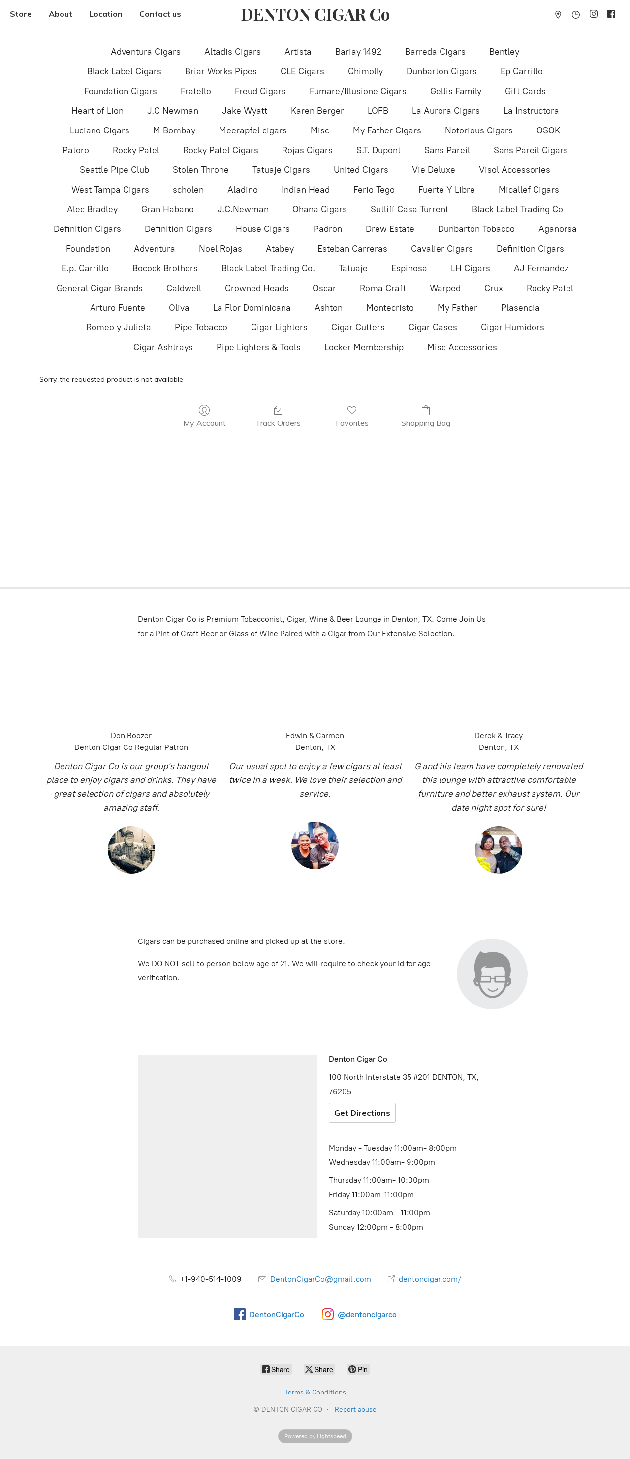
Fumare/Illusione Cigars (358, 91)
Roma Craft (383, 288)
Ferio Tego (374, 189)
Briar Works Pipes (221, 71)
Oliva (179, 307)
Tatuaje (353, 268)
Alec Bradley (92, 209)
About (60, 14)
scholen (188, 189)
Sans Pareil (447, 150)
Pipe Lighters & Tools (259, 347)
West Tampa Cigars (110, 189)
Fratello (196, 91)
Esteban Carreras (352, 248)
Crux (493, 288)
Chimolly (365, 71)
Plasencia (520, 307)
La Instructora (531, 110)
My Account (204, 423)
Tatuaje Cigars (281, 169)
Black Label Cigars (124, 71)
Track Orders (278, 423)
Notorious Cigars (479, 130)
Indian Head (306, 189)
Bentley (504, 51)
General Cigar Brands (100, 288)
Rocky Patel (136, 150)
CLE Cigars (302, 71)
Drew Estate (390, 229)
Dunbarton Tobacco (476, 229)
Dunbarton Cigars (442, 71)
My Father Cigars (387, 130)
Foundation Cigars (120, 91)
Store (21, 14)
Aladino (242, 189)
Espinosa (409, 268)
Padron (328, 229)
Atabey (280, 248)
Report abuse (356, 1409)
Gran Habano (167, 209)
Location (106, 14)
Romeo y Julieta (118, 327)
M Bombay (174, 130)
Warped (445, 288)
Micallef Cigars (529, 189)
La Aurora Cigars (446, 110)
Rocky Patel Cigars (220, 150)
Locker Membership (364, 347)
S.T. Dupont (378, 150)
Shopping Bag (425, 423)
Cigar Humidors (512, 327)
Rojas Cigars (307, 150)
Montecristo (390, 307)
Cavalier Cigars (442, 248)
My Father (457, 307)
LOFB (378, 110)
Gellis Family (455, 91)
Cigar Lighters (279, 327)
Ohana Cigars (319, 209)
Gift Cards (525, 91)
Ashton (329, 307)
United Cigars (361, 169)
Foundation (88, 248)
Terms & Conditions (315, 1392)
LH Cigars (470, 268)
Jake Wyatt (244, 110)
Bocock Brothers (165, 268)
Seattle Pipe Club (114, 169)
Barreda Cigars (435, 51)
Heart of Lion (97, 110)
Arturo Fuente (117, 307)
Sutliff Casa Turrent (409, 209)
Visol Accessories (514, 169)
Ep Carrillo (522, 71)
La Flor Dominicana (252, 307)
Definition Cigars (87, 229)
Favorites (352, 423)
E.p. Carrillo (85, 268)
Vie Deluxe (433, 169)
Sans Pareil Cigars (531, 150)
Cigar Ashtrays (163, 347)
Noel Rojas (220, 248)
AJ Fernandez (541, 268)
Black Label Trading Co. (268, 268)
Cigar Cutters (358, 327)
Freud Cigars (260, 91)
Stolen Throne (201, 169)
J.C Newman (172, 110)
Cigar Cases (433, 327)
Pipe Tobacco (201, 327)
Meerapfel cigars (253, 130)
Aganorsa (557, 229)
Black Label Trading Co (517, 209)
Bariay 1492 (358, 51)
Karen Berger (317, 110)
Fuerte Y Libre (446, 189)
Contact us (160, 14)
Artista (298, 51)
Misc (320, 130)
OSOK (548, 130)
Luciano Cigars (99, 130)
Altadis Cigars (232, 51)
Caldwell (183, 288)
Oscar (324, 288)
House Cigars (263, 229)
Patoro (76, 150)
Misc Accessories (462, 347)
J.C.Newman (243, 209)
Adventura (154, 248)
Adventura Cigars (146, 51)
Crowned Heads (257, 288)
